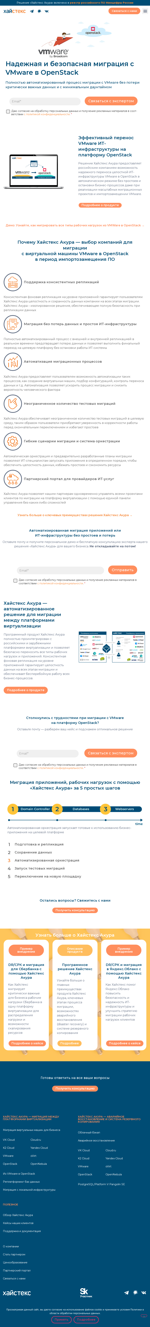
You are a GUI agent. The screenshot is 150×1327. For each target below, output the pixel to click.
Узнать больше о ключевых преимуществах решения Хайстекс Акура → (75, 515)
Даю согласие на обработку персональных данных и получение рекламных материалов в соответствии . (74, 112)
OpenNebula (39, 1164)
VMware (8, 1156)
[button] (145, 11)
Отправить (123, 570)
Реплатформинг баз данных (21, 1181)
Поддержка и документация (22, 1231)
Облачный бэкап (89, 1132)
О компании (11, 1246)
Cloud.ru (36, 1139)
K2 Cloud (8, 1147)
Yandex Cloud (39, 1147)
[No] (144, 1315)
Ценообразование (15, 1262)
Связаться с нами (14, 1278)
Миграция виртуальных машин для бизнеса (31, 1130)
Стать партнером (14, 1254)
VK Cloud (9, 1139)
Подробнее (86, 1319)
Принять (61, 1319)
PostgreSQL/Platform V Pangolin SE (101, 1184)
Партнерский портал (17, 1270)
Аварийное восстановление (96, 1140)
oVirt (33, 1156)
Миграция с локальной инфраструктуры (29, 1189)
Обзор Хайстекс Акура (18, 1215)
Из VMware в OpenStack (19, 1173)
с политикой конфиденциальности (47, 114)
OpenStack (10, 1164)
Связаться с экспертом (111, 101)
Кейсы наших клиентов (18, 1223)
